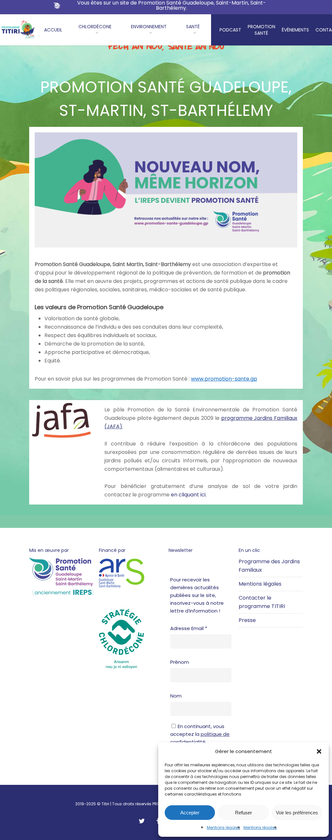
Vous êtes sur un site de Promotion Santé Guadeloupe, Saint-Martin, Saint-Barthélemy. (171, 5)
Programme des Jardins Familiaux (269, 566)
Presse (247, 620)
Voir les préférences (297, 812)
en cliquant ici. (189, 494)
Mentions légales (223, 827)
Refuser (243, 812)
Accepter (189, 812)
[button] (319, 751)
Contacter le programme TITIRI (262, 602)
